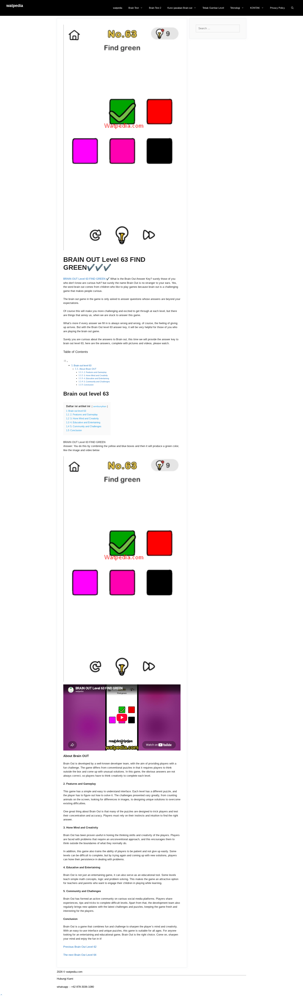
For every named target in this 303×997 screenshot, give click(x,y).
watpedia (14, 5)
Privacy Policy (277, 7)
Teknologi (235, 7)
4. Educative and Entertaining (96, 378)
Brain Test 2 (155, 7)
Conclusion (89, 385)
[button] (1, 994)
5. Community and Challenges (97, 382)
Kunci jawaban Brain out (179, 7)
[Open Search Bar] (292, 8)
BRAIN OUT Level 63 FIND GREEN (84, 278)
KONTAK (255, 7)
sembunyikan (99, 406)
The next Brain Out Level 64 (79, 954)
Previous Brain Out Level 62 (85, 946)
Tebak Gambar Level (213, 7)
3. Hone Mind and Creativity (96, 375)
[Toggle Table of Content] (65, 361)
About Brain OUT (87, 369)
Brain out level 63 (82, 365)
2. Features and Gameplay (95, 372)
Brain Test (133, 7)
